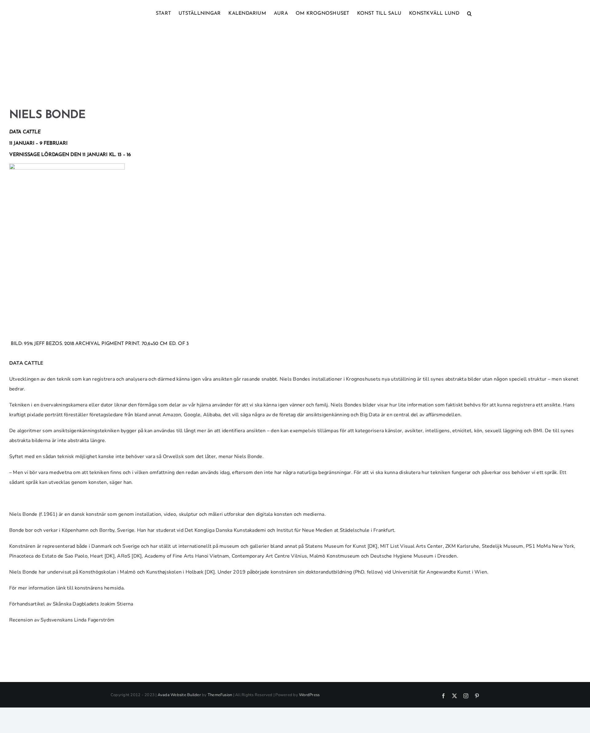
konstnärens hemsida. (100, 588)
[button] (469, 13)
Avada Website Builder (179, 695)
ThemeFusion (220, 695)
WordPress (309, 695)
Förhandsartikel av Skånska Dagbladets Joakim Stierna (71, 604)
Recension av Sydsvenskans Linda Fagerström (61, 620)
